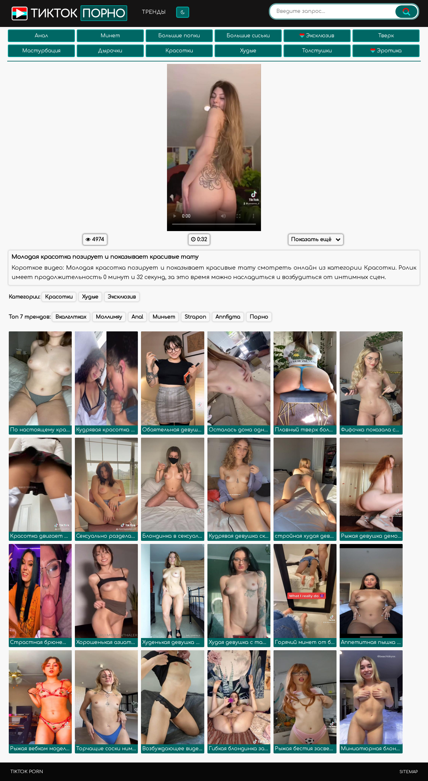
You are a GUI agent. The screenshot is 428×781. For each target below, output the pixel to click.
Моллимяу (109, 317)
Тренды (154, 12)
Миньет (164, 317)
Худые (248, 51)
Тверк (386, 36)
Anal (137, 317)
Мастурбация (41, 51)
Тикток (76, 14)
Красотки (179, 51)
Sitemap (408, 772)
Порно (259, 317)
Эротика (388, 51)
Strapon (195, 317)
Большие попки (179, 36)
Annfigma (228, 317)
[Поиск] (406, 11)
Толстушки (317, 51)
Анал (41, 36)
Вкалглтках (70, 317)
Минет (110, 36)
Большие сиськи (248, 36)
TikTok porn (26, 771)
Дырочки (110, 51)
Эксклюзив (319, 36)
